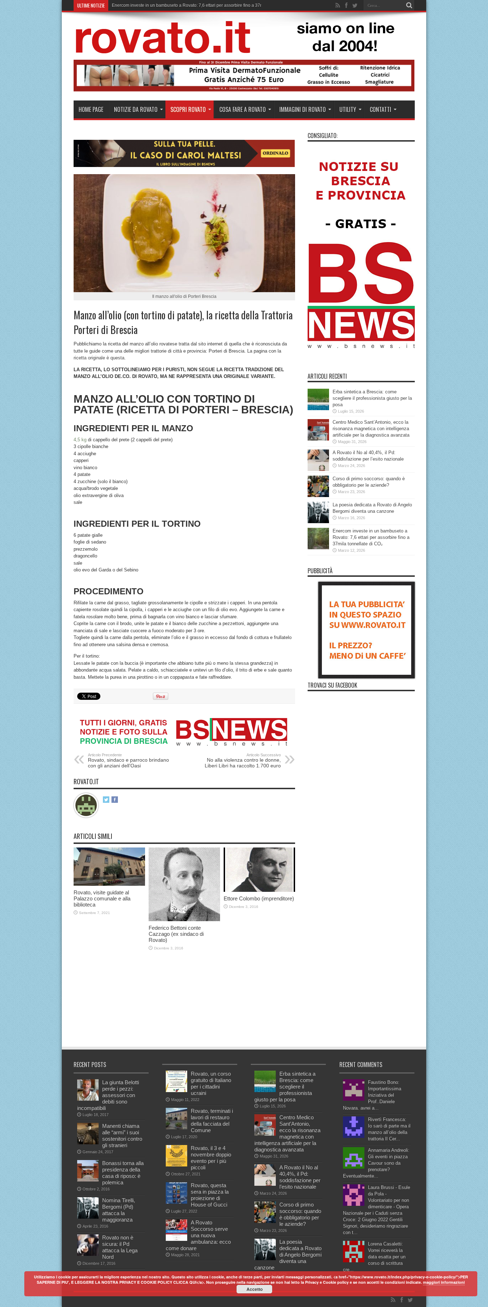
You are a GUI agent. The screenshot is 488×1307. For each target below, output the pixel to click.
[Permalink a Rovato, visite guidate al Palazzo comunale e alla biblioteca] (109, 884)
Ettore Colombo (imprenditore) (259, 898)
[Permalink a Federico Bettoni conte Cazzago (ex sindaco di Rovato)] (184, 919)
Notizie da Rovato (136, 109)
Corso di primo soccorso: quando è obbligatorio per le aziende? (300, 1214)
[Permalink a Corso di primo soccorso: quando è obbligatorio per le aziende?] (318, 495)
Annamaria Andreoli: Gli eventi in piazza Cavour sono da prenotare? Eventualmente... (376, 1163)
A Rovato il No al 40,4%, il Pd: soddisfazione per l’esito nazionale (299, 1177)
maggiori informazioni (444, 1282)
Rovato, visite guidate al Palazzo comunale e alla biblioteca (102, 898)
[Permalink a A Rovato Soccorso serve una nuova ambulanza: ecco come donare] (176, 1239)
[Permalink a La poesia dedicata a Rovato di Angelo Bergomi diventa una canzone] (318, 521)
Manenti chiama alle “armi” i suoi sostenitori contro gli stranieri (122, 1135)
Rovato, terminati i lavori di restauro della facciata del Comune (212, 1120)
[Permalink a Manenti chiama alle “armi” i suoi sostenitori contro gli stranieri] (88, 1142)
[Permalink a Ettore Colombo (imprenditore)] (259, 890)
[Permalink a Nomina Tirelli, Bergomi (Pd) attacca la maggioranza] (88, 1217)
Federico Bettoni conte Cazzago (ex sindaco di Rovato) (176, 934)
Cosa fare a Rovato (242, 109)
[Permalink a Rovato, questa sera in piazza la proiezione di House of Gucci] (176, 1202)
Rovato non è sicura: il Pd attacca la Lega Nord (120, 1247)
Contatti (380, 109)
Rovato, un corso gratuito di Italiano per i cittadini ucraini (211, 1083)
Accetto (255, 1289)
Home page (91, 109)
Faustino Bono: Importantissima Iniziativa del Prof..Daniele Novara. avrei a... (372, 1095)
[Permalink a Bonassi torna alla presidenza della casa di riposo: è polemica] (88, 1180)
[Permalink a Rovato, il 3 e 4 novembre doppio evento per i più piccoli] (176, 1165)
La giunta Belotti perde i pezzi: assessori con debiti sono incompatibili (108, 1095)
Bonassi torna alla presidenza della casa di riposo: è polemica (123, 1172)
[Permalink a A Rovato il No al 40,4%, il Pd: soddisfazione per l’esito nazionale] (318, 469)
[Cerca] (409, 5)
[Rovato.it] (244, 47)
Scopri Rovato (188, 109)
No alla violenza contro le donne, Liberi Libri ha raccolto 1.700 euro (243, 760)
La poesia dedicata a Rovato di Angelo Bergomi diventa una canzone (288, 1255)
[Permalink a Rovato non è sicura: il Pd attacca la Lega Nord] (88, 1254)
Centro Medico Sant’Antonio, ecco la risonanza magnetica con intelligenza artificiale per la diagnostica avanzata (371, 428)
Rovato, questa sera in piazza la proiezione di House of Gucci (210, 1195)
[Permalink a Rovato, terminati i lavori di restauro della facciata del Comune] (176, 1127)
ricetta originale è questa (99, 357)
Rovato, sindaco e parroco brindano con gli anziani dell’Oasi (128, 760)
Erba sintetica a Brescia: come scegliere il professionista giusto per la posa (372, 398)
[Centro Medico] (244, 90)
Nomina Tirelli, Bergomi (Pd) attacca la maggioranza (118, 1210)
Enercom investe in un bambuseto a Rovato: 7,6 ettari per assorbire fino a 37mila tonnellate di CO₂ (207, 5)
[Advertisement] (204, 992)
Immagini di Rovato (302, 109)
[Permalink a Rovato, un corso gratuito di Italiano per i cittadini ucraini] (176, 1090)
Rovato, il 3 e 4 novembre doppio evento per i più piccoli (211, 1157)
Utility (347, 109)
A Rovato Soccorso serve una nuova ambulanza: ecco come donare (198, 1235)
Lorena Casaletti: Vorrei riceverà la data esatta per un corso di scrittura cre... (374, 1256)
